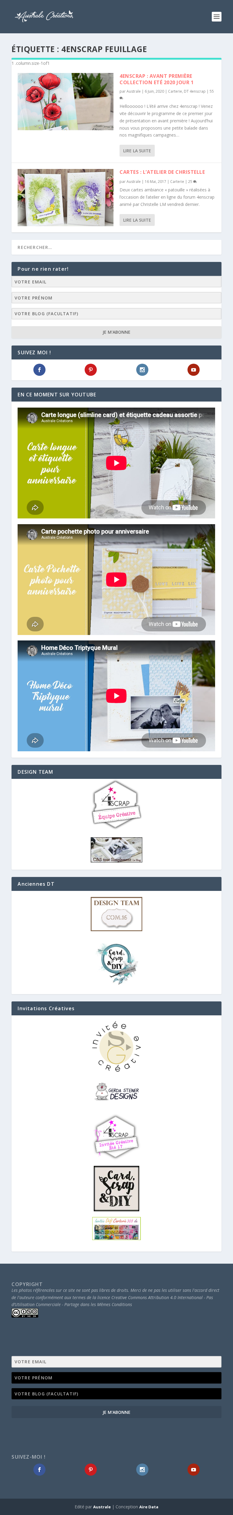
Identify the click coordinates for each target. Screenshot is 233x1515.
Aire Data (148, 1507)
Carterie (175, 91)
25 (190, 181)
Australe (134, 91)
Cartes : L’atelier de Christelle (162, 172)
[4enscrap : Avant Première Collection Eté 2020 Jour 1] (65, 101)
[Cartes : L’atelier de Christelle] (65, 197)
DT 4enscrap (195, 91)
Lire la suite (137, 151)
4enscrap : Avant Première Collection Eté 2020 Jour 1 (157, 79)
